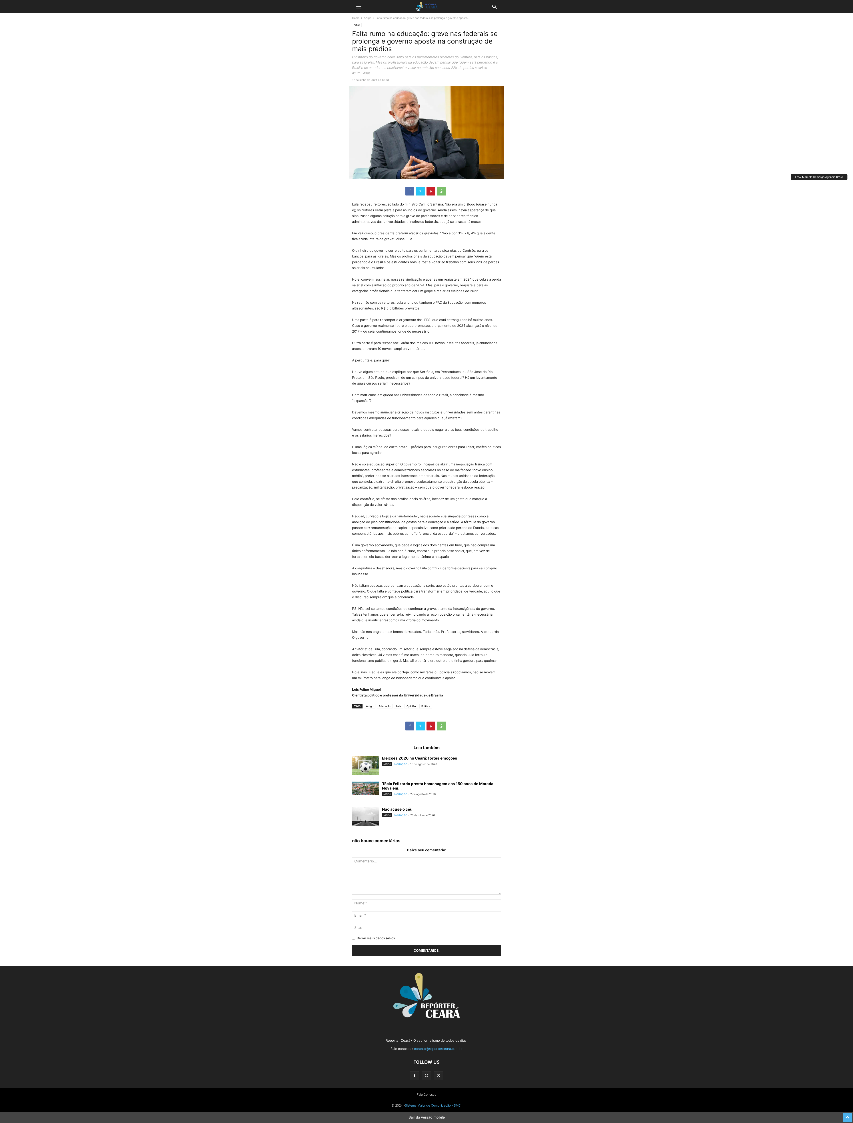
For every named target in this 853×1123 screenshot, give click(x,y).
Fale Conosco (426, 1094)
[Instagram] (426, 1075)
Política (425, 706)
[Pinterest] (430, 191)
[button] (358, 6)
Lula (398, 706)
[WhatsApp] (441, 191)
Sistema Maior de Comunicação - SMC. (433, 1105)
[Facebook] (409, 191)
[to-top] (847, 1115)
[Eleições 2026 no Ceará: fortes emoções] (365, 766)
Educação (385, 706)
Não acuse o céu (397, 809)
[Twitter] (420, 191)
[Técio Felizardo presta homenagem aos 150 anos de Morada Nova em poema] (365, 788)
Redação (400, 764)
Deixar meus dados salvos (376, 938)
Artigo (367, 18)
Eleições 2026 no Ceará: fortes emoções (419, 758)
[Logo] (426, 1017)
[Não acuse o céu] (365, 817)
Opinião (411, 706)
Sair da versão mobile (427, 1117)
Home (355, 18)
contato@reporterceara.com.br (438, 1049)
